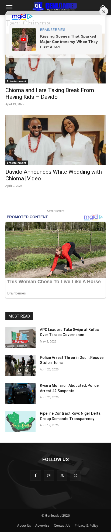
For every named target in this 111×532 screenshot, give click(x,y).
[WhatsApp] (75, 475)
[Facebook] (35, 475)
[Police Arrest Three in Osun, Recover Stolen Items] (20, 365)
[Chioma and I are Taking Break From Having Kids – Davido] (55, 58)
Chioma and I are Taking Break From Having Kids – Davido (49, 93)
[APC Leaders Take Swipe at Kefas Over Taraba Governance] (20, 337)
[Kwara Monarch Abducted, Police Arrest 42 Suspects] (20, 393)
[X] (62, 475)
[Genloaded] (55, 6)
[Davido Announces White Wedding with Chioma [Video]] (55, 140)
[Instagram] (49, 475)
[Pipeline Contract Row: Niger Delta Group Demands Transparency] (20, 421)
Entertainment (16, 81)
